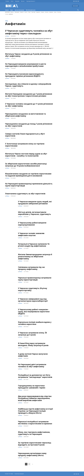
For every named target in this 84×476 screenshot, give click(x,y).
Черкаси (12, 12)
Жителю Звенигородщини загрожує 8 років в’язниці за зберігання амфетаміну (35, 256)
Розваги (42, 12)
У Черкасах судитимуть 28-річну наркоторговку (32, 289)
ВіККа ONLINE (75, 5)
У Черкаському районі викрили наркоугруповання (32, 224)
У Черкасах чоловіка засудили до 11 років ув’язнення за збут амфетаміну (29, 105)
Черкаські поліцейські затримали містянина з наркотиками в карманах (35, 422)
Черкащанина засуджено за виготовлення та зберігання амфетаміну (25, 115)
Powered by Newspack (19, 473)
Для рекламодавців (19, 10)
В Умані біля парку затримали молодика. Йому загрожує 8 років (33, 344)
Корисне (22, 12)
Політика (59, 12)
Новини (7, 10)
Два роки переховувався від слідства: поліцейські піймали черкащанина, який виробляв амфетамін (35, 398)
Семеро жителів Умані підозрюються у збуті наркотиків (25, 135)
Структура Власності (30, 1)
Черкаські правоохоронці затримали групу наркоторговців (34, 279)
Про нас (22, 1)
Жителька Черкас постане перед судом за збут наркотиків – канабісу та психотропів (26, 155)
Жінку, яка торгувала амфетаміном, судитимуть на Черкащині (34, 433)
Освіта (25, 12)
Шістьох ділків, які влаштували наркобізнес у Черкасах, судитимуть (34, 213)
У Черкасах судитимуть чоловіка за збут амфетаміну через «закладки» (29, 32)
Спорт (29, 12)
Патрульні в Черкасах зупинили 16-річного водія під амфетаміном (34, 245)
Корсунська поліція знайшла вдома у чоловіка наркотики (34, 323)
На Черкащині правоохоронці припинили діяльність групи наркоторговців (28, 184)
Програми (17, 1)
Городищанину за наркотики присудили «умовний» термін (31, 386)
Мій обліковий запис (31, 10)
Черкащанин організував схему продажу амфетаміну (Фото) (32, 454)
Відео (11, 10)
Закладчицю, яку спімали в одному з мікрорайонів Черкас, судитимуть (28, 85)
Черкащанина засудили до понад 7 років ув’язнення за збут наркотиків (28, 125)
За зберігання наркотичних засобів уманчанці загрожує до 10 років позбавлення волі (26, 165)
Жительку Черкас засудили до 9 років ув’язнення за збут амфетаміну (28, 55)
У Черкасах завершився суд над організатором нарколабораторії (33, 300)
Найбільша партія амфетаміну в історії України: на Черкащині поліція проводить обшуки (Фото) (35, 411)
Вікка (7, 36)
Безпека (46, 12)
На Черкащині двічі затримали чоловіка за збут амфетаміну (32, 365)
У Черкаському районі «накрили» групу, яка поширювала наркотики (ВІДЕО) (34, 311)
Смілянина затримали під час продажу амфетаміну (31, 268)
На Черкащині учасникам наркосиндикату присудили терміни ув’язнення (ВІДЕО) (24, 75)
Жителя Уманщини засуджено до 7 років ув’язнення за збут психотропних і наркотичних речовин (28, 95)
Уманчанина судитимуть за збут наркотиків (25, 193)
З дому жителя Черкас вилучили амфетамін (33, 355)
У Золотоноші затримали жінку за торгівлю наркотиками (24, 145)
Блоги (12, 1)
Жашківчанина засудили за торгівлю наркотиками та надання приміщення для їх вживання (28, 174)
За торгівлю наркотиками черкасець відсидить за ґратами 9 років (34, 444)
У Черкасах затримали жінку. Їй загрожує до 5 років (32, 334)
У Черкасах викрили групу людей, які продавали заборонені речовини (35, 202)
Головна (7, 1)
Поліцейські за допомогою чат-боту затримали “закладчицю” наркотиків (35, 376)
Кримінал (51, 12)
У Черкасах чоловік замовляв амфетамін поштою (31, 234)
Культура (33, 12)
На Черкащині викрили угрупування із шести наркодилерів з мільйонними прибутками (25, 65)
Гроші (55, 12)
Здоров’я (38, 12)
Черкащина (17, 12)
